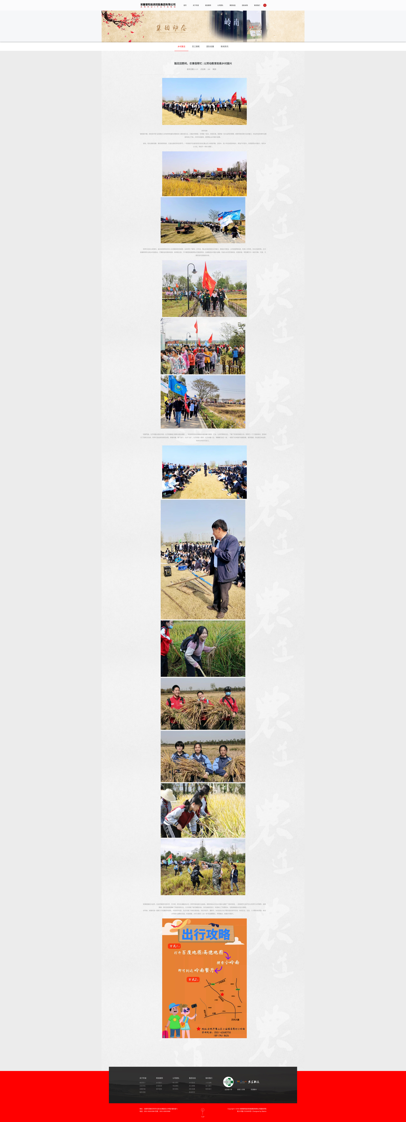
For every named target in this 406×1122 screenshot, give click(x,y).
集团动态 (233, 5)
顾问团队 (175, 1089)
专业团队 (175, 1086)
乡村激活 (181, 47)
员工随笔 (196, 47)
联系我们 (257, 5)
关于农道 (196, 5)
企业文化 (142, 1086)
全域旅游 (159, 1086)
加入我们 (208, 1086)
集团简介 (142, 1082)
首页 (185, 5)
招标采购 (245, 5)
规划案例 (208, 5)
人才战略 (208, 1082)
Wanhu (264, 1111)
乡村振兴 (159, 1082)
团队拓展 (210, 47)
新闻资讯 (224, 47)
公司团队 (220, 5)
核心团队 (175, 1082)
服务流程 (142, 1092)
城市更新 (159, 1089)
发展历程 (142, 1089)
